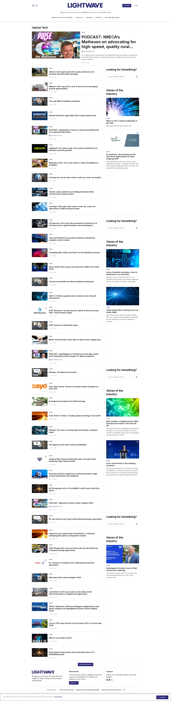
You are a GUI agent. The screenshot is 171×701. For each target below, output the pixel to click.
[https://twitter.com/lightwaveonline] (112, 680)
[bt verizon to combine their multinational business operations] (39, 563)
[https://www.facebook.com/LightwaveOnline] (107, 680)
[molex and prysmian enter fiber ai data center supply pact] (39, 340)
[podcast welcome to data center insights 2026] (39, 503)
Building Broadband (112, 17)
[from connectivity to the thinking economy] (122, 449)
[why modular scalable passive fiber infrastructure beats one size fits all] (122, 407)
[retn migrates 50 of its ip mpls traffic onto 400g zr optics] (39, 488)
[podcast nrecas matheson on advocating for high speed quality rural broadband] (56, 45)
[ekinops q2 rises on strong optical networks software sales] (39, 430)
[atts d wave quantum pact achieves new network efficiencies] (39, 296)
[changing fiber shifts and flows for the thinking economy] (39, 252)
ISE (124, 690)
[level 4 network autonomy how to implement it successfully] (122, 258)
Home (83, 32)
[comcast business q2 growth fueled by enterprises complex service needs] (39, 238)
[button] (33, 5)
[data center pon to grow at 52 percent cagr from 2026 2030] (39, 267)
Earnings (89, 17)
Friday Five (79, 17)
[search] (36, 5)
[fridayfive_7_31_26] (39, 281)
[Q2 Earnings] (39, 401)
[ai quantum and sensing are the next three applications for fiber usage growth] (122, 140)
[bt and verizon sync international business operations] (39, 519)
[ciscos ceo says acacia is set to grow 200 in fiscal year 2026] (39, 623)
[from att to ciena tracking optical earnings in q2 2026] (39, 416)
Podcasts (98, 17)
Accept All (162, 697)
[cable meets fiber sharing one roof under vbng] (122, 296)
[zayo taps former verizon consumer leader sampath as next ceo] (39, 387)
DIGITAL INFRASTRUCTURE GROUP (111, 690)
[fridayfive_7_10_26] (39, 445)
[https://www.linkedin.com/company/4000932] (109, 680)
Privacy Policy (58, 696)
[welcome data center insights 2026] (39, 577)
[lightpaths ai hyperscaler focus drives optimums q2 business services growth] (39, 148)
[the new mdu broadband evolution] (39, 101)
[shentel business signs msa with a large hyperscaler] (39, 115)
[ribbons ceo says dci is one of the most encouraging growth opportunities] (39, 86)
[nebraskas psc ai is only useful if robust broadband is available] (39, 163)
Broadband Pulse (89, 51)
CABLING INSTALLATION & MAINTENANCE (87, 690)
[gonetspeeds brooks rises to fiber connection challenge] (122, 554)
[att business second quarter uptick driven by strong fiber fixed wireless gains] (39, 310)
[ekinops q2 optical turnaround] (39, 372)
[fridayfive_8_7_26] (39, 177)
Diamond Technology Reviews (62, 17)
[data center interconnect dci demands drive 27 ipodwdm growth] (39, 652)
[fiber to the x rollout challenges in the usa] (122, 107)
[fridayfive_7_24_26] (39, 325)
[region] (85, 697)
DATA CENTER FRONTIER (66, 690)
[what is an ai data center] (39, 638)
